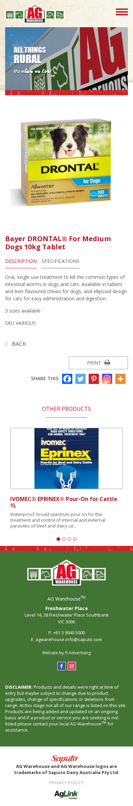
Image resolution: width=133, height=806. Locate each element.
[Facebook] (68, 379)
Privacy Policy (66, 782)
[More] (121, 379)
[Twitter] (81, 379)
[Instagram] (108, 379)
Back (18, 344)
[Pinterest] (95, 379)
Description (21, 261)
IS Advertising (78, 653)
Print (95, 362)
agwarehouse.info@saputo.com (68, 639)
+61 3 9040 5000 (69, 632)
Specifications (60, 261)
